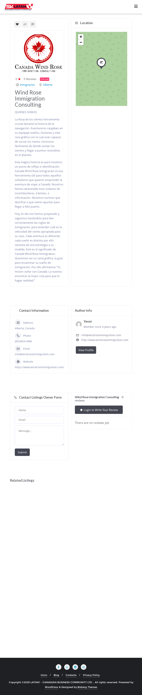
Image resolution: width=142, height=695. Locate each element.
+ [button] (81, 36)
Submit (22, 452)
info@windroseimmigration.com (35, 354)
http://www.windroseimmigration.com (104, 340)
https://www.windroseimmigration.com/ (39, 367)
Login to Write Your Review (101, 410)
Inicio (44, 675)
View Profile (86, 350)
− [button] (81, 42)
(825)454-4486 (23, 341)
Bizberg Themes (87, 687)
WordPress (51, 687)
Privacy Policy (91, 675)
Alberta (47, 84)
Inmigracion (27, 84)
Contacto (71, 675)
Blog (56, 675)
